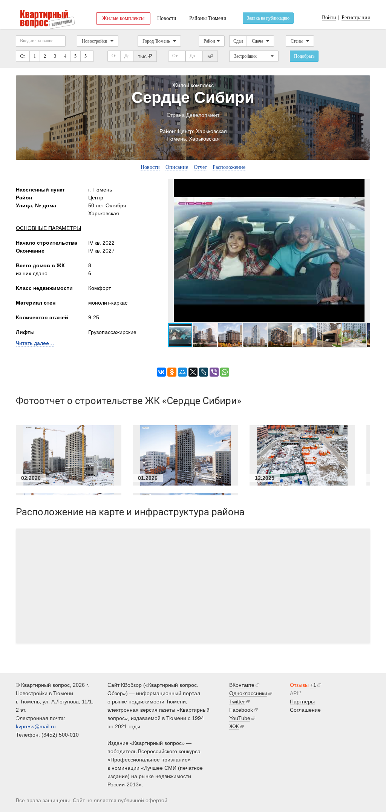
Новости (166, 18)
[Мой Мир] (182, 372)
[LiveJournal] (203, 372)
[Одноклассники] (171, 372)
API (294, 693)
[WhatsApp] (224, 372)
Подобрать (304, 56)
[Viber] (214, 372)
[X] (193, 372)
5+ (86, 56)
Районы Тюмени (208, 18)
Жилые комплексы (123, 18)
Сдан (238, 41)
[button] (363, 251)
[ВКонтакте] (161, 372)
